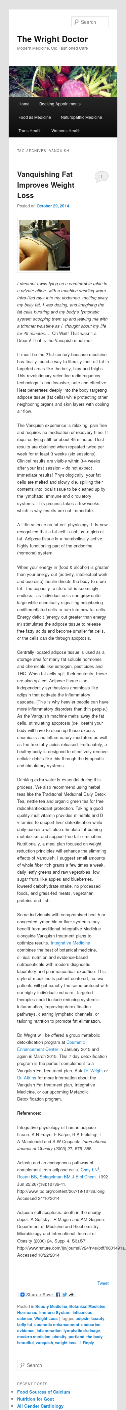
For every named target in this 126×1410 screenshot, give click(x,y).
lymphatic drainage (82, 1330)
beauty (97, 1318)
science (24, 1318)
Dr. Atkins (26, 1077)
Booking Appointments (60, 103)
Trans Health (30, 130)
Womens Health (66, 130)
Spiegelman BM (55, 1176)
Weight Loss (46, 1318)
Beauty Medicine (51, 1306)
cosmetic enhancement (56, 1324)
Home (24, 103)
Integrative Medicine (70, 942)
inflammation (49, 1330)
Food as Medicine (34, 117)
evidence (26, 1330)
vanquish (44, 1343)
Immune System (55, 1312)
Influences (82, 1312)
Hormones (27, 1312)
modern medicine (33, 1336)
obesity (59, 1336)
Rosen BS (27, 1176)
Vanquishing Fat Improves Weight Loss (45, 184)
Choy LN (89, 1169)
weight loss (66, 1343)
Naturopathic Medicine (81, 117)
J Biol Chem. (84, 1176)
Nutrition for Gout (35, 1399)
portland (76, 1336)
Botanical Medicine (87, 1306)
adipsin (82, 1318)
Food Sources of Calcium (43, 1392)
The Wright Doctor (52, 38)
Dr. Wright (93, 1070)
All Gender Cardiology (40, 1406)
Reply (87, 1343)
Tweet (103, 1283)
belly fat (24, 1324)
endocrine (90, 1324)
